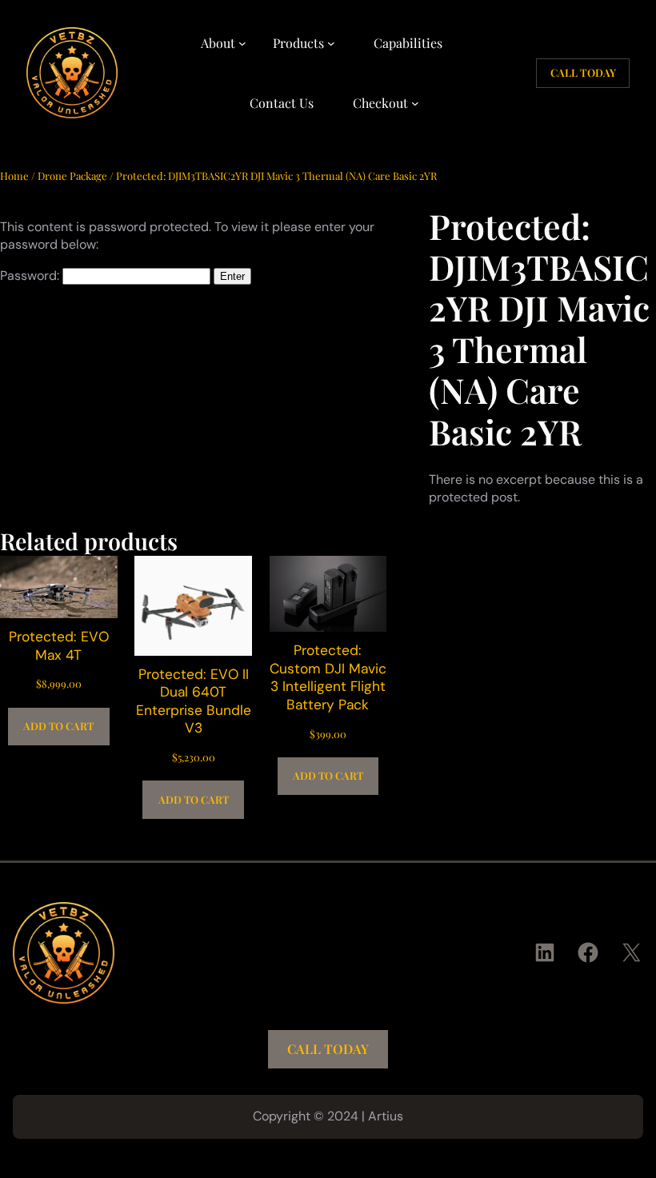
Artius (385, 1116)
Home (14, 175)
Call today (583, 72)
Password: (31, 275)
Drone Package (72, 175)
